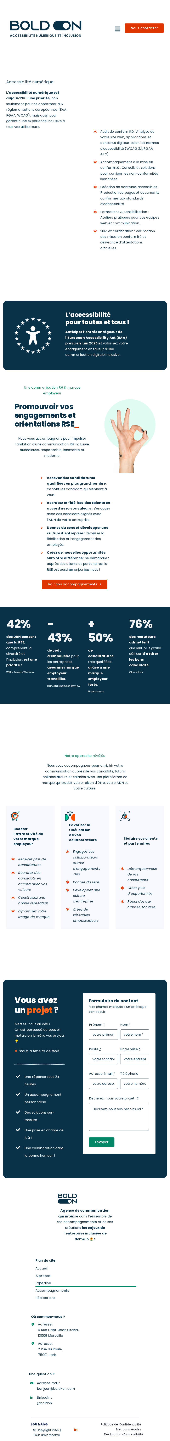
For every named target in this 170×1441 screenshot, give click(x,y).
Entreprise (130, 1049)
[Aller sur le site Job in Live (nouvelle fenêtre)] (39, 1425)
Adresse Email (102, 1073)
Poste (95, 1049)
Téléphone (129, 1073)
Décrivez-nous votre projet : (114, 1098)
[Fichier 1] (33, 318)
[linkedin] (75, 1429)
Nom (125, 1024)
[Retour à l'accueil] (85, 1199)
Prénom (97, 1024)
